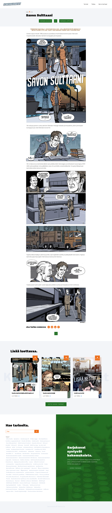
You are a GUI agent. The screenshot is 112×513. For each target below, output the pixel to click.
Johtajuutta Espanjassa (42, 447)
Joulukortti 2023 (12, 451)
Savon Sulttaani (25, 483)
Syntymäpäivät (11, 485)
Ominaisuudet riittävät (37, 470)
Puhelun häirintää (43, 476)
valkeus (46, 489)
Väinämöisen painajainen (34, 489)
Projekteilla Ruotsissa (28, 476)
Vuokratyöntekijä (20, 491)
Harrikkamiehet (11, 443)
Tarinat (86, 4)
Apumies (17, 439)
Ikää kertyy (34, 445)
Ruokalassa (10, 481)
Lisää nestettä (38, 464)
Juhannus (31, 451)
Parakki (8, 474)
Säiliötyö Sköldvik (12, 483)
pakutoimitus (29, 472)
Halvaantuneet (45, 441)
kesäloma (18, 453)
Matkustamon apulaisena (26, 466)
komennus (44, 453)
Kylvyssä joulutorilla (21, 462)
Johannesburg (28, 447)
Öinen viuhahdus (43, 468)
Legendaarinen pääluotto (23, 464)
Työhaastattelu (35, 485)
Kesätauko (26, 453)
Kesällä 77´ (10, 453)
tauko (19, 485)
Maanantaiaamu (11, 466)
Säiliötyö (42, 481)
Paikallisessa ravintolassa (15, 472)
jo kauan (19, 447)
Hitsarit (14, 445)
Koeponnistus (35, 453)
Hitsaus (20, 445)
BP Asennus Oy (60, 506)
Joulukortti (29, 449)
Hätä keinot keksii (24, 443)
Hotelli (26, 445)
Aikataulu (9, 439)
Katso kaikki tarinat (56, 404)
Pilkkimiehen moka (32, 474)
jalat (13, 447)
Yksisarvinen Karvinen (35, 491)
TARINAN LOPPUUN (66, 21)
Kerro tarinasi (103, 4)
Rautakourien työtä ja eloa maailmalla (24, 478)
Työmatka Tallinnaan (26, 487)
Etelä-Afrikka (26, 441)
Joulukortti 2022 (40, 449)
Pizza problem (44, 474)
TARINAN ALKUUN (45, 21)
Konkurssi (15, 460)
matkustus (39, 466)
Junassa (38, 451)
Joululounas (23, 451)
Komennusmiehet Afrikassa (28, 457)
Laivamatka (10, 464)
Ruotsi (17, 481)
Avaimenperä (25, 439)
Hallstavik (35, 441)
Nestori (34, 468)
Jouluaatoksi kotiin (17, 449)
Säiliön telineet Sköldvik (29, 481)
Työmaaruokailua (12, 487)
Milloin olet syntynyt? (23, 468)
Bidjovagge (34, 439)
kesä (43, 451)
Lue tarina (15, 396)
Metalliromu (10, 468)
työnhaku (21, 489)
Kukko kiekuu (25, 460)
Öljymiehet (24, 470)
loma (46, 464)
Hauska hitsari (37, 443)
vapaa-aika (9, 491)
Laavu (31, 462)
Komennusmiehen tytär (14, 455)
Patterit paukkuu (18, 474)
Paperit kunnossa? (42, 472)
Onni (47, 470)
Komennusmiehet (12, 457)
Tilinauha (25, 485)
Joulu (8, 449)
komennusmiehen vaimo (31, 455)
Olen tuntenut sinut (13, 470)
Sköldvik (42, 483)
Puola (8, 478)
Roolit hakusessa (44, 478)
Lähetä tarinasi (39, 462)
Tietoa (93, 4)
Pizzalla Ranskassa (12, 476)
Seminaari (34, 483)
